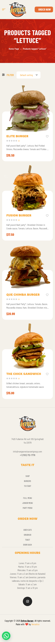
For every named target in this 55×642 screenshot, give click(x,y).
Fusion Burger (18, 215)
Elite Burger (17, 136)
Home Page (14, 48)
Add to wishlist (47, 136)
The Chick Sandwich (23, 374)
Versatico (35, 624)
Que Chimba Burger (23, 294)
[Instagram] (27, 601)
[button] (6, 636)
